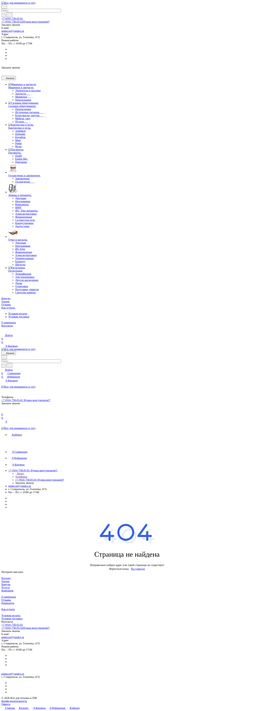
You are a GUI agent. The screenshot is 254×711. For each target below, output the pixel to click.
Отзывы (6, 599)
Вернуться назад (119, 568)
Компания (7, 590)
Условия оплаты (17, 313)
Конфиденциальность (14, 701)
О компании (8, 596)
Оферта (5, 704)
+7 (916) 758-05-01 (12, 18)
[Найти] (9, 14)
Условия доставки (18, 316)
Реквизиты (7, 603)
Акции (5, 581)
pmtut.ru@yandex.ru (12, 31)
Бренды (5, 584)
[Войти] (2, 410)
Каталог (6, 578)
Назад (20, 473)
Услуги (5, 587)
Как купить (8, 609)
